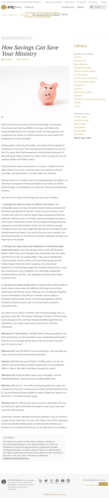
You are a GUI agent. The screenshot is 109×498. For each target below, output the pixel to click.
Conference (68, 7)
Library (80, 45)
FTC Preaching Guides (85, 81)
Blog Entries (6, 38)
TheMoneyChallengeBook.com (16, 458)
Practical (27, 38)
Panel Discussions (83, 92)
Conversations (81, 74)
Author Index (80, 116)
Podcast (29, 7)
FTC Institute (81, 2)
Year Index (79, 134)
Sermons (78, 95)
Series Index (80, 124)
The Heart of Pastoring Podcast (42, 12)
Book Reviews (81, 64)
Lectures (78, 88)
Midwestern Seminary (57, 494)
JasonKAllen (69, 2)
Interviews (79, 85)
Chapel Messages (82, 67)
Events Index (80, 131)
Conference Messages (84, 71)
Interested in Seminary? (53, 2)
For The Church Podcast (86, 78)
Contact (103, 2)
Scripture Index (81, 120)
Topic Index (79, 127)
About (80, 7)
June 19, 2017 (22, 59)
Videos (77, 106)
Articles (78, 57)
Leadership (17, 38)
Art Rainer (8, 59)
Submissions (93, 2)
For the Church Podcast (38, 16)
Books (65, 14)
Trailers (77, 102)
